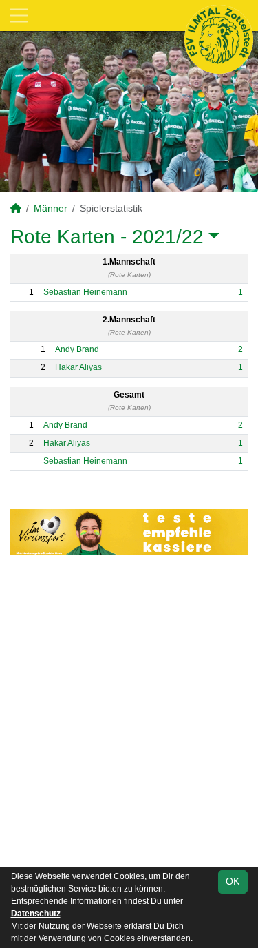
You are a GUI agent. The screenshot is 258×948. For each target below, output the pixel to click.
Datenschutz (36, 913)
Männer (50, 208)
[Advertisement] (129, 713)
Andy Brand (77, 349)
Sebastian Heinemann (85, 292)
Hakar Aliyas (78, 367)
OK (232, 881)
